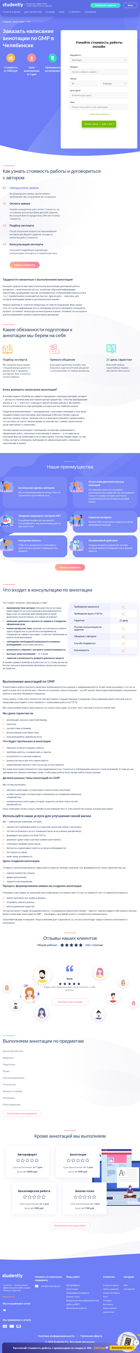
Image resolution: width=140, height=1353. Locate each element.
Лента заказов (110, 1289)
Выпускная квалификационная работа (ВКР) (82, 1302)
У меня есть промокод (99, 114)
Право (6, 1071)
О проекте (75, 12)
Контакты (90, 12)
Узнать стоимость (24, 264)
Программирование (13, 1077)
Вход (130, 5)
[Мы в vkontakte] (4, 1310)
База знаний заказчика (109, 1310)
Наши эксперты (111, 1292)
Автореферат (73, 1285)
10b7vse (99, 1348)
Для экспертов (32, 12)
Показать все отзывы (70, 1001)
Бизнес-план (73, 1296)
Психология (9, 1084)
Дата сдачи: (75, 90)
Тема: (72, 102)
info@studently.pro (51, 1286)
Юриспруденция (12, 1104)
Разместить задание (105, 5)
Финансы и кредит (12, 1091)
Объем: (73, 79)
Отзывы (50, 12)
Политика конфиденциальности (56, 1336)
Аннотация (18, 21)
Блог (62, 12)
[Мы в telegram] (10, 1310)
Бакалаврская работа (77, 1292)
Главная (7, 21)
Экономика (9, 1097)
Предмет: (74, 67)
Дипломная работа (76, 1308)
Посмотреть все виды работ (70, 1225)
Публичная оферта (91, 1336)
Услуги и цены (11, 12)
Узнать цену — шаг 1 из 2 (99, 124)
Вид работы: (75, 55)
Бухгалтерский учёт (13, 1051)
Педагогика (9, 1064)
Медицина (8, 1057)
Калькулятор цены (122, 1348)
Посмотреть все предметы (22, 1113)
